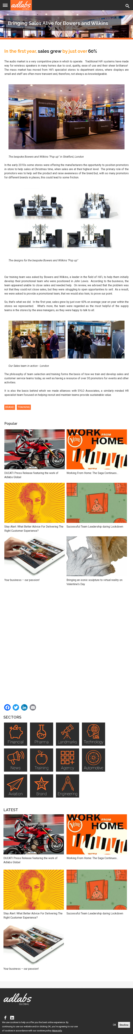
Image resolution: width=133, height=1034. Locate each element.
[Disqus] (66, 641)
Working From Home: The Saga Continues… (92, 473)
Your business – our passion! (22, 580)
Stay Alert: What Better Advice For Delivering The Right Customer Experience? (33, 528)
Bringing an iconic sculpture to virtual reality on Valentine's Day (94, 582)
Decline (124, 1024)
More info (57, 1030)
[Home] (21, 5)
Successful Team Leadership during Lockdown (94, 526)
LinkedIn (13, 1018)
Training (24, 407)
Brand (9, 407)
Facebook (6, 1018)
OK (114, 1024)
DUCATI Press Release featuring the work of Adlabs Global (31, 475)
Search (128, 6)
